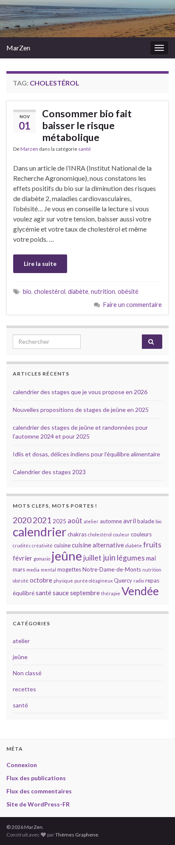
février (22, 558)
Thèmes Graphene (76, 834)
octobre (41, 580)
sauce (61, 592)
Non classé (27, 673)
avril (129, 521)
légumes (131, 557)
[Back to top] (156, 826)
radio (138, 580)
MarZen (18, 48)
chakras (77, 534)
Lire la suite (40, 263)
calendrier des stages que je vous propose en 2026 (80, 391)
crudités (22, 545)
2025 (59, 521)
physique (63, 580)
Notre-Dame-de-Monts (111, 569)
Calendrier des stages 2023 (49, 471)
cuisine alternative (98, 545)
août (75, 520)
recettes (24, 689)
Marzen (29, 149)
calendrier (39, 532)
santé (84, 149)
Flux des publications (36, 777)
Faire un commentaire (132, 304)
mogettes (69, 569)
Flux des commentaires (39, 791)
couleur (121, 534)
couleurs (141, 534)
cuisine (62, 545)
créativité (42, 545)
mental (48, 569)
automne (111, 521)
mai (151, 558)
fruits (152, 544)
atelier (91, 521)
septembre (85, 592)
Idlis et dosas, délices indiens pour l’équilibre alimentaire (86, 454)
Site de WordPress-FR (38, 804)
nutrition (103, 291)
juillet (92, 557)
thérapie (110, 593)
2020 (22, 520)
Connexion (21, 764)
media (33, 569)
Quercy (123, 580)
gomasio (42, 558)
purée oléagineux (93, 580)
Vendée (140, 591)
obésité (128, 291)
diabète (78, 291)
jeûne (66, 555)
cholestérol (49, 291)
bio (27, 291)
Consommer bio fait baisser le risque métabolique (87, 125)
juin (109, 557)
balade (145, 521)
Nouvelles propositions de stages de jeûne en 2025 (81, 409)
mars (19, 569)
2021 (42, 520)
